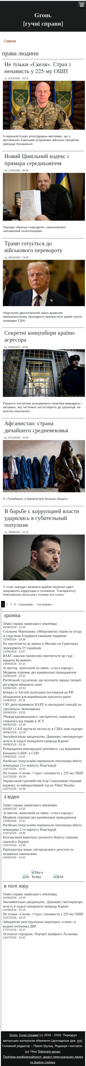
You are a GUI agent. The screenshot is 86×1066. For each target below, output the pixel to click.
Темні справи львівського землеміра (30, 623)
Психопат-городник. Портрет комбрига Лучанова (40, 933)
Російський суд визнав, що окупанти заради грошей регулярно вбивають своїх (42, 682)
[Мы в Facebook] (26, 876)
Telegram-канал (49, 1051)
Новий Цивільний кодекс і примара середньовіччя (36, 159)
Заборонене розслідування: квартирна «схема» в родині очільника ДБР (39, 923)
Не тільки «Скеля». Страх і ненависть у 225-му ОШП (37, 67)
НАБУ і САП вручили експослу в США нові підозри (42, 728)
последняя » (45, 604)
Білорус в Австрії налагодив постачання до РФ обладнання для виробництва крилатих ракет (38, 694)
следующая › (26, 604)
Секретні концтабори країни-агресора (40, 336)
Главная (10, 40)
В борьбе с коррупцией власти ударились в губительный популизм (41, 517)
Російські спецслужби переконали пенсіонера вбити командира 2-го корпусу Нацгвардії (42, 762)
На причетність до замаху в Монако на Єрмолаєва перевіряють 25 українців (40, 645)
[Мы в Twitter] (41, 876)
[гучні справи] (29, 1035)
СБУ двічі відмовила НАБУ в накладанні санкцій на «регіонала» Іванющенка (42, 706)
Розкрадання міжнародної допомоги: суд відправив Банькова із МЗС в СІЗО (41, 750)
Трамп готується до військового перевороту (33, 246)
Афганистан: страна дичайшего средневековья (36, 426)
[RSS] (58, 876)
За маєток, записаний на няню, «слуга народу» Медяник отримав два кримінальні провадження (39, 669)
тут (79, 1040)
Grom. (43, 14)
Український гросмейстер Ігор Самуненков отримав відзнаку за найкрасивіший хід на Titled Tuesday (42, 782)
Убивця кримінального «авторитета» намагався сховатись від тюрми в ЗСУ (39, 718)
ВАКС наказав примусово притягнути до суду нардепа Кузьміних (38, 657)
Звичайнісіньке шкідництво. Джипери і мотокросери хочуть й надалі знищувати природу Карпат (43, 738)
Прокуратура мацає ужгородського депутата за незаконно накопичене (38, 851)
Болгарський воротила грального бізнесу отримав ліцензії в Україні (40, 839)
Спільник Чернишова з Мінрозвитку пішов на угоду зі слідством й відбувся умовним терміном (42, 633)
